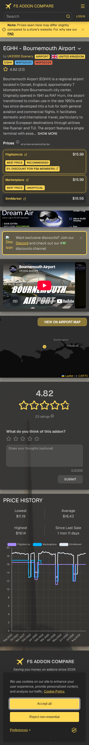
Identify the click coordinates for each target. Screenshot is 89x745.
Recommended (37, 162)
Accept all (44, 703)
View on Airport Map (62, 322)
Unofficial (35, 188)
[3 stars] (23, 438)
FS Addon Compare (33, 6)
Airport (42, 56)
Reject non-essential (44, 717)
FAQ (10, 34)
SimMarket (13, 198)
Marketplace (15, 180)
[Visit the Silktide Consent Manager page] (74, 730)
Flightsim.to (14, 154)
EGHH (8, 62)
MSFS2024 (43, 62)
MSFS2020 (24, 62)
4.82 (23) (17, 69)
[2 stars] (16, 438)
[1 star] (9, 438)
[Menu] (83, 6)
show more (47, 134)
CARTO (83, 376)
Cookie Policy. (54, 691)
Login (80, 16)
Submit (70, 479)
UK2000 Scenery (20, 56)
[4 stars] (30, 438)
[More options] (79, 48)
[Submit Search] (68, 16)
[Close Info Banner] (83, 29)
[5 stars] (36, 438)
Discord (22, 243)
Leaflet (68, 376)
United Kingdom (71, 56)
